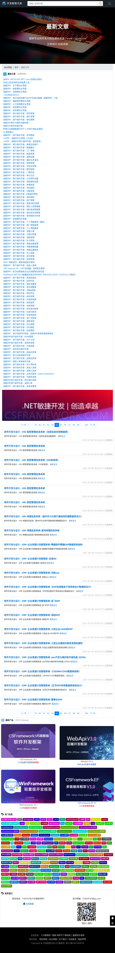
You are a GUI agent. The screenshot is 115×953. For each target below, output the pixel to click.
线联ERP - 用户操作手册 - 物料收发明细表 (21, 209)
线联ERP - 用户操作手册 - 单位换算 (18, 119)
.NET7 (50, 819)
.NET (19, 819)
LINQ (33, 843)
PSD (49, 847)
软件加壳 (5, 870)
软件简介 (13, 870)
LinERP (27, 843)
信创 (81, 878)
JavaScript (19, 843)
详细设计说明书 (66, 878)
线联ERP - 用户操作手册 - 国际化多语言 (20, 160)
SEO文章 (98, 847)
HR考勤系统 (106, 839)
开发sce (62, 862)
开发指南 (5, 866)
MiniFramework (47, 843)
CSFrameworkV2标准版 (88, 827)
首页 (17, 67)
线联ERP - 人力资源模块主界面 (16, 104)
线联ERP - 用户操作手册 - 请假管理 (18, 237)
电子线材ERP (84, 858)
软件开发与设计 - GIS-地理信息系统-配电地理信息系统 (31, 530)
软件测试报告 (103, 866)
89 (78, 425)
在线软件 (59, 882)
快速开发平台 (34, 866)
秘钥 (62, 866)
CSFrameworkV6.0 (64, 831)
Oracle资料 (6, 847)
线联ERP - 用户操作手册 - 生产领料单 (19, 364)
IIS (12, 843)
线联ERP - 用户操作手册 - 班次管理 (18, 256)
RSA (73, 847)
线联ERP (47, 878)
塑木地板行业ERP (82, 874)
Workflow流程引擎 (96, 855)
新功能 (75, 878)
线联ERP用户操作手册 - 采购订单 (17, 383)
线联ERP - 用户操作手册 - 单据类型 (18, 184)
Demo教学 (64, 835)
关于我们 (63, 939)
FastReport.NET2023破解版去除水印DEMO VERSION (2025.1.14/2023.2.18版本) (39, 274)
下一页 (92, 425)
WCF (85, 851)
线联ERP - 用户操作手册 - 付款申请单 (19, 377)
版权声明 (82, 939)
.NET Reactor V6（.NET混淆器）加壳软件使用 (24, 268)
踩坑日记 (35, 858)
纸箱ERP (76, 882)
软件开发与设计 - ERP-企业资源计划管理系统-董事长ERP (33, 699)
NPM (104, 843)
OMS (109, 843)
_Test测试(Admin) (11, 95)
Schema (85, 847)
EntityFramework (60, 839)
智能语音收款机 (86, 882)
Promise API (42, 847)
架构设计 (46, 862)
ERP (69, 839)
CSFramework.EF (35, 827)
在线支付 (68, 882)
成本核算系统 (53, 858)
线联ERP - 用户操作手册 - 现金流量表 (19, 284)
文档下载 (15, 878)
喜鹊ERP (23, 878)
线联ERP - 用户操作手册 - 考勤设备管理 (20, 243)
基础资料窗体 (36, 862)
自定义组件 (107, 882)
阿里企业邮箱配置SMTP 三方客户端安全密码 (23, 129)
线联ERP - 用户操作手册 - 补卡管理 (18, 240)
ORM (13, 847)
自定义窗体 (97, 882)
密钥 (67, 866)
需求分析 (101, 878)
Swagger (33, 851)
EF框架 (40, 839)
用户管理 (31, 882)
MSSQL (62, 843)
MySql (69, 843)
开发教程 (86, 862)
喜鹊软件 (31, 878)
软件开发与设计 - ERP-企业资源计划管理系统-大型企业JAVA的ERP (38, 629)
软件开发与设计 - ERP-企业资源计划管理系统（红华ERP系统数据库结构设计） (44, 685)
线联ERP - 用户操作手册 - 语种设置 (18, 157)
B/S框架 (44, 823)
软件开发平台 (34, 870)
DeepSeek (55, 835)
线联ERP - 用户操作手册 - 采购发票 (18, 302)
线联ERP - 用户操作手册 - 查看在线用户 (20, 144)
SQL (104, 847)
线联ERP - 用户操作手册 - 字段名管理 (19, 166)
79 (35, 425)
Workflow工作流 (82, 855)
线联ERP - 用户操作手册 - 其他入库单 (19, 367)
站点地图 (53, 939)
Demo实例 (73, 835)
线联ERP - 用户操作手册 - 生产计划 (18, 339)
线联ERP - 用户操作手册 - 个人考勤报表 (20, 228)
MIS (56, 843)
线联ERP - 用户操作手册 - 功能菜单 (18, 191)
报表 (20, 858)
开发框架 (95, 862)
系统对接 (39, 878)
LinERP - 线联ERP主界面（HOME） (19, 138)
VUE (80, 851)
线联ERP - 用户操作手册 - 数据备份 (18, 147)
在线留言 (72, 939)
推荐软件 (94, 874)
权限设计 (85, 866)
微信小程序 (103, 874)
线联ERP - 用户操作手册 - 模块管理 (18, 169)
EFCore (33, 839)
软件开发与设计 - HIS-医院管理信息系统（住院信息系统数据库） (37, 431)
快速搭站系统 (23, 866)
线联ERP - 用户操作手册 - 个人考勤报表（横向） (24, 222)
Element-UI (48, 839)
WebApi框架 (6, 855)
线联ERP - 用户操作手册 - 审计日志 (18, 175)
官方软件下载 (6, 862)
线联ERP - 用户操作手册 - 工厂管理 (18, 150)
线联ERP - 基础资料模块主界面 (16, 101)
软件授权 (56, 870)
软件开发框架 (23, 870)
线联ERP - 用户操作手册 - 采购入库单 (19, 370)
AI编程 (82, 819)
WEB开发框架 (17, 855)
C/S (92, 823)
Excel (80, 839)
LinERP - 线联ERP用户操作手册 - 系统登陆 (22, 141)
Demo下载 (83, 835)
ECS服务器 (24, 839)
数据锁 (63, 874)
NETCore (89, 843)
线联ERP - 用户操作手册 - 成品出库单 (19, 352)
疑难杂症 (5, 882)
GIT (95, 839)
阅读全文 (61, 436)
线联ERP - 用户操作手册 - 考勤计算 (18, 231)
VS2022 (58, 851)
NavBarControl (78, 843)
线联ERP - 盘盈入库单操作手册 (16, 361)
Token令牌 (50, 851)
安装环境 (5, 858)
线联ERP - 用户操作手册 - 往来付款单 (19, 312)
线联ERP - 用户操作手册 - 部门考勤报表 (20, 225)
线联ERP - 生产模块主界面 (15, 85)
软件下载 (90, 870)
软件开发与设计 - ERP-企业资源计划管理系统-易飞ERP (32, 600)
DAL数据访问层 (7, 835)
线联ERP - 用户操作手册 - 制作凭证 (18, 293)
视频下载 (48, 874)
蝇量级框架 (14, 882)
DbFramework (45, 835)
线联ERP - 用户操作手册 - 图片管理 (18, 116)
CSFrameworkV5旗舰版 (47, 831)
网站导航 (43, 939)
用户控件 (51, 882)
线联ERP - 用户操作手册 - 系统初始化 (19, 277)
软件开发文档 (45, 870)
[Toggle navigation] (109, 3)
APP (88, 819)
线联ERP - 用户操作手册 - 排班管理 (18, 259)
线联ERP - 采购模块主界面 (15, 91)
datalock (34, 835)
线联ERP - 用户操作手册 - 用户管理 (18, 200)
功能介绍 (105, 858)
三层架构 (13, 874)
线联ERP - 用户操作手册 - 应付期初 (18, 327)
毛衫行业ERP (54, 866)
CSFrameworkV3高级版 (10, 831)
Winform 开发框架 (41, 855)
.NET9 (62, 819)
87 (70, 425)
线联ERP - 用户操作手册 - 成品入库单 (19, 265)
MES (38, 843)
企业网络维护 (75, 866)
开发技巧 (78, 862)
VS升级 (73, 851)
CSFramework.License (51, 827)
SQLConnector (7, 851)
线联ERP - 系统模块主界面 (15, 219)
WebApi (91, 851)
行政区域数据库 (90, 878)
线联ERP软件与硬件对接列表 (15, 122)
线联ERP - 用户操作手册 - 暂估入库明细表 (21, 206)
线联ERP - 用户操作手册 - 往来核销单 (19, 299)
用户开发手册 (41, 882)
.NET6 (43, 819)
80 (40, 425)
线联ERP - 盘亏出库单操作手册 (16, 355)
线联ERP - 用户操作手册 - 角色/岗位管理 (21, 203)
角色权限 (54, 862)
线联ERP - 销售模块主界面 (15, 88)
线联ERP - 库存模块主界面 (15, 110)
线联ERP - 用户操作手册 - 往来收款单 (19, 315)
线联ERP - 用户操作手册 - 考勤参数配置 (20, 246)
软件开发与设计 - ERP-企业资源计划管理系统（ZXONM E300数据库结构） (42, 671)
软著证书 (5, 874)
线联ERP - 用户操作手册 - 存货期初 (18, 135)
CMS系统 (108, 823)
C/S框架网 (45, 935)
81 (44, 425)
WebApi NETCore (102, 851)
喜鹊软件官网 (78, 935)
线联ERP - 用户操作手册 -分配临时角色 (20, 194)
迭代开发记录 (95, 858)
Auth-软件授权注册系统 (10, 823)
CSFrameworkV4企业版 (29, 831)
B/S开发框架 (35, 823)
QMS (55, 847)
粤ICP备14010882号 (75, 943)
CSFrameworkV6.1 (79, 831)
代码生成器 (73, 858)
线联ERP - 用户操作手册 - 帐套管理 (18, 153)
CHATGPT (99, 823)
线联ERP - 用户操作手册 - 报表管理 (18, 163)
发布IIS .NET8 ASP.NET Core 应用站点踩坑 (22, 79)
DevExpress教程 (94, 835)
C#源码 (86, 823)
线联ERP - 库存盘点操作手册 (15, 349)
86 (65, 425)
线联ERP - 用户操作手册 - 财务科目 (18, 281)
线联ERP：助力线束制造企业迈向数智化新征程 (23, 271)
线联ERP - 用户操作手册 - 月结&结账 (19, 290)
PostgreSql (31, 847)
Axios (22, 823)
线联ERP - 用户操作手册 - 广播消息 (18, 172)
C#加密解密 (78, 823)
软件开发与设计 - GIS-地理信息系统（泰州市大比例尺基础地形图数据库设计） (43, 516)
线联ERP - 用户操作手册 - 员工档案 (18, 253)
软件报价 (94, 866)
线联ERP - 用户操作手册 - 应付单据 (18, 324)
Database (26, 835)
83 (52, 425)
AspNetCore (96, 819)
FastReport (87, 839)
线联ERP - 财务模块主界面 (15, 107)
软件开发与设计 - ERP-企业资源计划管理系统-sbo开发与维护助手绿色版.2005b (45, 657)
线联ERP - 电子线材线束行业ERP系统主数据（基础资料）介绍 (30, 98)
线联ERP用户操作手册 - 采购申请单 (18, 343)
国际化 (15, 862)
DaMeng (17, 835)
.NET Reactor (28, 819)
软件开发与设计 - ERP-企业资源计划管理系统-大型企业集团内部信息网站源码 (43, 643)
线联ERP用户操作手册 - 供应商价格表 (19, 380)
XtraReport (108, 855)
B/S (27, 823)
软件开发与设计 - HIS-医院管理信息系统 (24, 446)
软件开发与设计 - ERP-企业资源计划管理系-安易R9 (30, 558)
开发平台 (103, 862)
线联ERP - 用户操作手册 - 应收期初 (18, 330)
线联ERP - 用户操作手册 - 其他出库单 (19, 358)
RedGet (61, 847)
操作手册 (43, 858)
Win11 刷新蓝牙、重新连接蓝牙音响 (18, 262)
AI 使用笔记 (8, 132)
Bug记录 (69, 823)
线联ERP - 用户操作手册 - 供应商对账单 (20, 308)
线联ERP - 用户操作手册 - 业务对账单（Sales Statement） (29, 374)
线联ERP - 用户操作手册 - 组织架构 (18, 197)
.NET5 (37, 819)
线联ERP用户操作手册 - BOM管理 (18, 336)
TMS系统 (41, 851)
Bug (62, 823)
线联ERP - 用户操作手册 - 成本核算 (18, 296)
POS (24, 847)
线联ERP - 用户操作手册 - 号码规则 (18, 188)
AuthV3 (104, 819)
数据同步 (71, 874)
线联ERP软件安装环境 (13, 126)
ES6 (74, 839)
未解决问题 (6, 878)
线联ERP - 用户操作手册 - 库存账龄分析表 (21, 215)
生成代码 (30, 874)
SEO (91, 847)
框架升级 (44, 866)
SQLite (16, 851)
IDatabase (5, 843)
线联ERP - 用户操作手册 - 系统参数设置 (20, 181)
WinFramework (69, 855)
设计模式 (22, 874)
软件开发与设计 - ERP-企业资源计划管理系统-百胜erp (31, 572)
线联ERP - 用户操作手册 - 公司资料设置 (20, 178)
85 (61, 425)
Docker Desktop (7, 839)
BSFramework (54, 823)
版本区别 (13, 858)
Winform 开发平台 (56, 855)
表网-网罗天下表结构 (61, 935)
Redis (68, 847)
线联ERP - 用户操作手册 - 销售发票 (18, 321)
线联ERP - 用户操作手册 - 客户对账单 (19, 318)
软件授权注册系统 (67, 870)
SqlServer (24, 851)
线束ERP (55, 878)
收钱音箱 (56, 874)
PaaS (19, 847)
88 (74, 425)
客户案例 (13, 866)
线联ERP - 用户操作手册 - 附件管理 (18, 113)
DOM (17, 839)
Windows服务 (28, 855)
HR (99, 839)
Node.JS (97, 843)
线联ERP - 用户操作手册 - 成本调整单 (19, 287)
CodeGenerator (7, 827)
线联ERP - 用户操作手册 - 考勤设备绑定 (20, 250)
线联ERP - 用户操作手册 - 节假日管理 (19, 234)
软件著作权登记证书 (9, 819)
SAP (78, 847)
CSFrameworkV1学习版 (69, 827)
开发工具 (70, 862)
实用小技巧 (39, 874)
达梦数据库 (64, 858)
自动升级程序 (6, 886)
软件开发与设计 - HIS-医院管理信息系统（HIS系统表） (32, 460)
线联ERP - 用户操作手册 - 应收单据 (18, 305)
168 (86, 425)
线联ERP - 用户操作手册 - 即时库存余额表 (21, 212)
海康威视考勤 (24, 862)
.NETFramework (72, 819)
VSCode (66, 851)
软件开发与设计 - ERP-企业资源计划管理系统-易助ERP (32, 615)
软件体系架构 (80, 870)
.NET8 (56, 819)
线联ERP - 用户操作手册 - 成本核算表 (19, 386)
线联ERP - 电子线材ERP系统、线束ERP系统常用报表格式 (28, 333)
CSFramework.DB (21, 827)
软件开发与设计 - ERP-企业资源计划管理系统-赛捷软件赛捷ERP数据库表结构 (43, 544)
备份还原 (27, 858)
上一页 (23, 425)
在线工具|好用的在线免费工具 (16, 82)
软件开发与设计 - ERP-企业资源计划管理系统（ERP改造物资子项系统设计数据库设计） (48, 586)
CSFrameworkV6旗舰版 (96, 831)
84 (57, 425)
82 (48, 425)
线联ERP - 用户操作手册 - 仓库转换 (18, 346)
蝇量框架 (23, 882)
